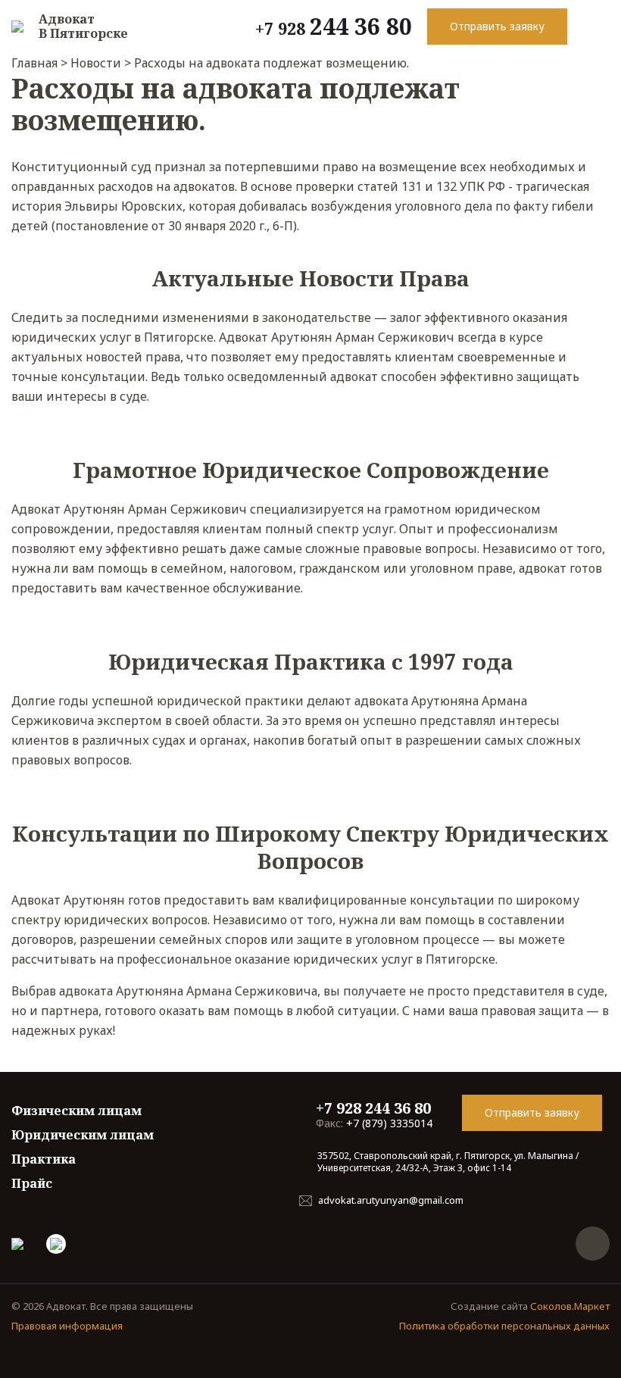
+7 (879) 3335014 (374, 1123)
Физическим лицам (76, 1110)
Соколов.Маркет (570, 1306)
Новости (95, 63)
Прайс (31, 1183)
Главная (34, 63)
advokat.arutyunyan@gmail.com (390, 1200)
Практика (43, 1159)
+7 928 (333, 26)
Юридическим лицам (82, 1134)
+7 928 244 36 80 (373, 1108)
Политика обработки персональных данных (504, 1326)
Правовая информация (67, 1326)
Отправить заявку (497, 26)
